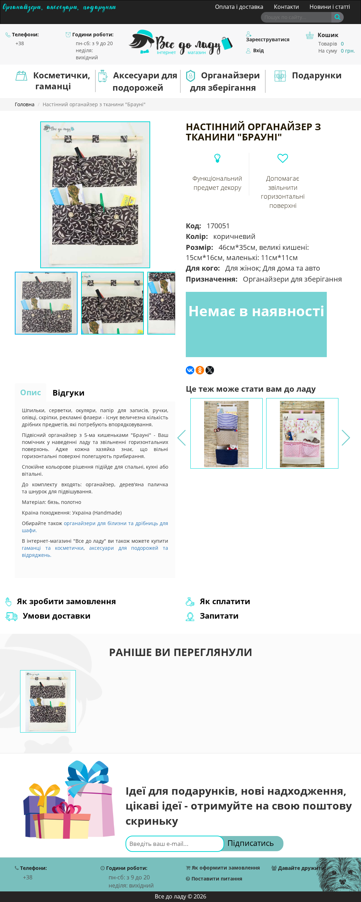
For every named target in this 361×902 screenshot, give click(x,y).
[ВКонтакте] (190, 370)
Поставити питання (216, 879)
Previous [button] (180, 433)
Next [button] (345, 433)
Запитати (218, 615)
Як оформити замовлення (225, 868)
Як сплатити (224, 601)
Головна (25, 104)
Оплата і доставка (239, 7)
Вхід (258, 51)
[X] (210, 370)
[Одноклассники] (200, 370)
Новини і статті (330, 7)
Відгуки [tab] (69, 392)
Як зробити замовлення (65, 601)
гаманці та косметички (53, 548)
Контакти (286, 7)
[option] (226, 433)
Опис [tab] (30, 392)
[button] (169, 127)
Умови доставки (56, 615)
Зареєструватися (267, 39)
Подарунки (317, 75)
